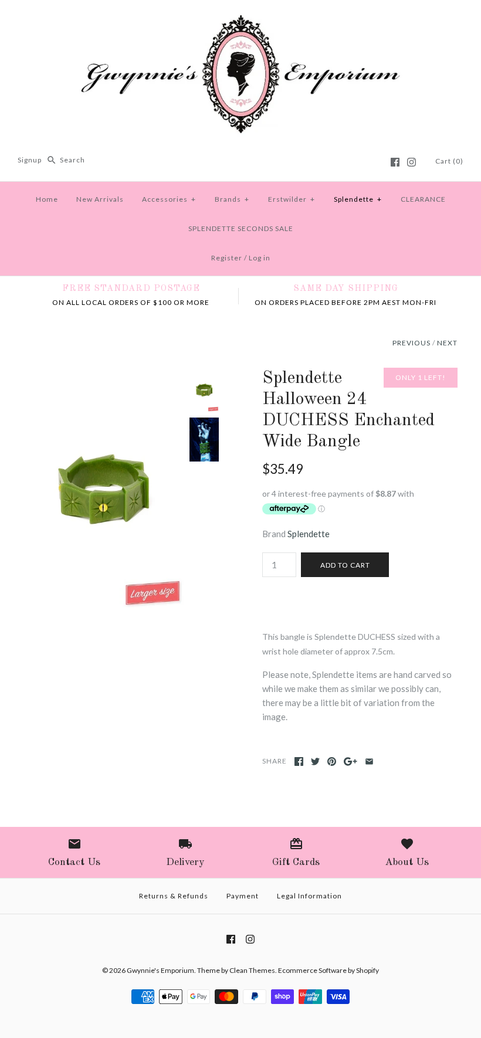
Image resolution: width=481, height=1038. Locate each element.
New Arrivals (100, 199)
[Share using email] (369, 761)
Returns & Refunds (173, 895)
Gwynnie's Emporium (160, 970)
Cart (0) (449, 161)
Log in (259, 257)
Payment (242, 895)
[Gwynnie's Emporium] (240, 18)
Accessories (169, 199)
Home (47, 199)
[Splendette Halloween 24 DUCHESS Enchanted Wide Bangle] (103, 374)
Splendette (358, 199)
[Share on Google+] (350, 761)
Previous (411, 342)
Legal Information (309, 895)
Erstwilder (291, 199)
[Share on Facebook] (298, 761)
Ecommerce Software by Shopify (328, 970)
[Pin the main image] (331, 761)
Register (226, 257)
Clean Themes (252, 970)
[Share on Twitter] (315, 761)
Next (447, 342)
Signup (30, 159)
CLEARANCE (423, 199)
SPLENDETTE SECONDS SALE (240, 228)
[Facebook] (395, 162)
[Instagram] (411, 162)
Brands (232, 199)
